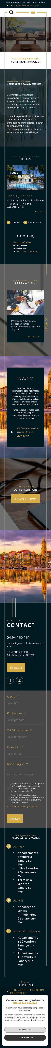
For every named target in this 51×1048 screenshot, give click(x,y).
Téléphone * (19, 730)
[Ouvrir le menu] (33, 12)
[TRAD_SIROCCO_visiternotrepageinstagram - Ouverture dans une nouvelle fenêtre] (19, 680)
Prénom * (16, 713)
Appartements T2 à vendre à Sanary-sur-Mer (28, 943)
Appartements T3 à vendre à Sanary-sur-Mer (28, 959)
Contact (46, 324)
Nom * (13, 696)
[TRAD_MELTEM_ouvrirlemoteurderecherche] (11, 12)
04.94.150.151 (18, 637)
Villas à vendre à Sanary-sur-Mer (28, 872)
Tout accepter (25, 1037)
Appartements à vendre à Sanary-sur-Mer (28, 858)
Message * (17, 764)
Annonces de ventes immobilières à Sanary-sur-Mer (27, 914)
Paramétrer (25, 1029)
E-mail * (15, 747)
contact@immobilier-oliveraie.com (24, 644)
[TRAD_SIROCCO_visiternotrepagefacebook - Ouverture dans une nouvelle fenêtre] (10, 680)
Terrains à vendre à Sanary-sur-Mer (26, 885)
